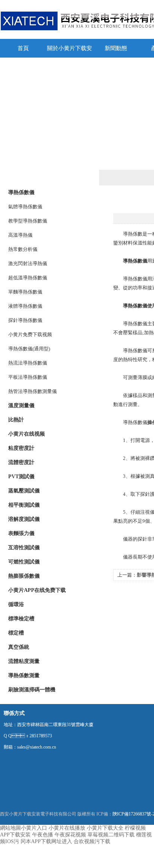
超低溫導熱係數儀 (27, 277)
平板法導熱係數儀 (27, 377)
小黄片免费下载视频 (30, 334)
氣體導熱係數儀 (25, 206)
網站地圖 (10, 828)
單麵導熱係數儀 (25, 292)
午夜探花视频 (70, 835)
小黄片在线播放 (67, 828)
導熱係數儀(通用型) (29, 348)
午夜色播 (42, 835)
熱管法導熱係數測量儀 (32, 391)
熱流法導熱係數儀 (27, 363)
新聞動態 (116, 48)
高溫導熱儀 (20, 235)
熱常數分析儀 (22, 249)
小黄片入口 (34, 828)
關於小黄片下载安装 (69, 51)
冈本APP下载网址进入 (46, 841)
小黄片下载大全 (105, 828)
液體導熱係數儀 (25, 306)
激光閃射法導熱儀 (27, 263)
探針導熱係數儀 (25, 320)
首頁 (23, 48)
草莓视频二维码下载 (111, 835)
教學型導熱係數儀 (27, 221)
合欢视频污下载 (92, 841)
